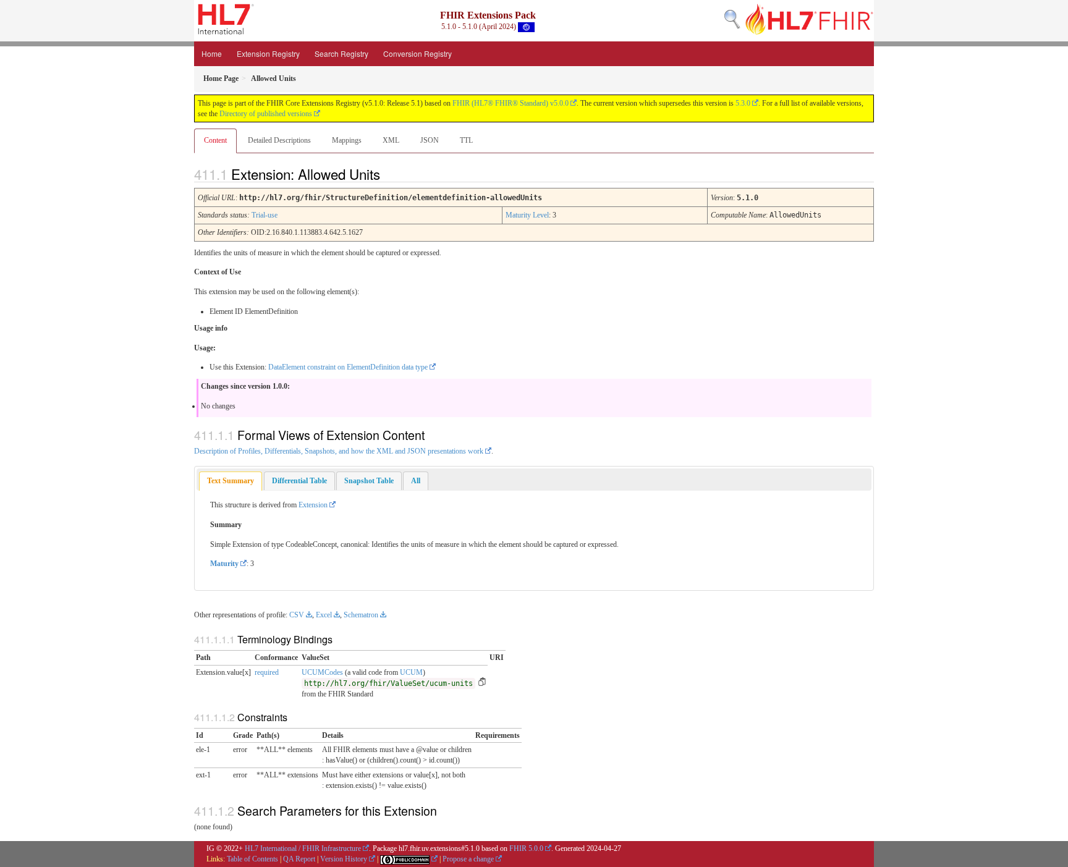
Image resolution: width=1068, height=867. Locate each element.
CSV (296, 615)
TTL (466, 140)
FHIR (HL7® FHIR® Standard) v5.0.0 (510, 103)
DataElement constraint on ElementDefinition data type (348, 367)
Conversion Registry (417, 53)
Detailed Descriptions (279, 140)
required (267, 672)
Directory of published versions (265, 113)
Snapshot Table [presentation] (369, 480)
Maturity (224, 563)
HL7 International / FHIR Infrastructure (303, 848)
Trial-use (265, 215)
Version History (343, 859)
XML (391, 140)
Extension (313, 505)
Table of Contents (252, 859)
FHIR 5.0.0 (526, 848)
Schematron (361, 615)
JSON (429, 140)
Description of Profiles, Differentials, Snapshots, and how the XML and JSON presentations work (338, 451)
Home (211, 53)
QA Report (299, 859)
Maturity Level (527, 215)
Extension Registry (268, 53)
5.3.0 (742, 103)
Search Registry (341, 53)
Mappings (347, 140)
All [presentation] (415, 480)
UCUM (411, 672)
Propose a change (468, 859)
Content (215, 140)
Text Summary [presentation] (230, 480)
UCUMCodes (322, 672)
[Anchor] (390, 173)
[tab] (230, 481)
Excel (324, 615)
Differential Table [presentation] (299, 480)
